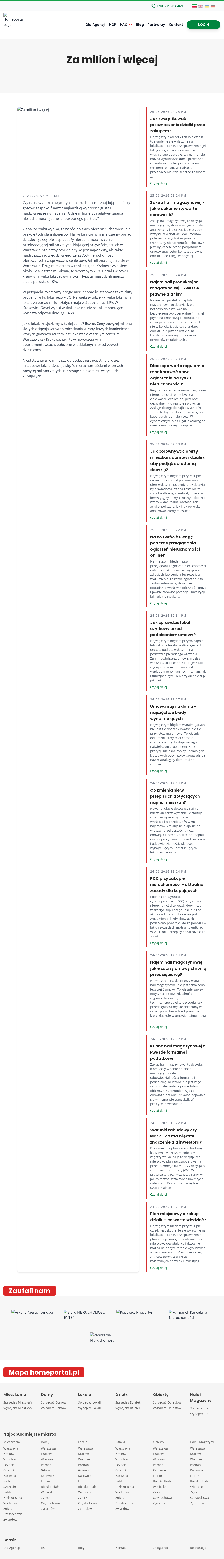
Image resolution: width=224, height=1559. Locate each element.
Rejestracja (198, 1548)
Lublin (8, 1492)
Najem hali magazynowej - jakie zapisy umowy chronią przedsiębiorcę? (178, 968)
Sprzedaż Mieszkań (18, 1402)
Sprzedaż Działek (128, 1402)
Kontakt (176, 24)
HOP (112, 24)
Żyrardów (10, 1519)
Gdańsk (9, 1470)
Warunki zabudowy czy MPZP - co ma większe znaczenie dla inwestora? (176, 1136)
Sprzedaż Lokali (89, 1402)
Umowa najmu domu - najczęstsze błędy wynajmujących (173, 712)
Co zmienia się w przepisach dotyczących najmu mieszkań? (175, 796)
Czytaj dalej (158, 183)
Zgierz (8, 1508)
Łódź (7, 1481)
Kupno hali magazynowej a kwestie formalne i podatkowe (178, 1052)
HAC (126, 24)
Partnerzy (156, 24)
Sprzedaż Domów (53, 1402)
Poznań (9, 1465)
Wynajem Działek (128, 1408)
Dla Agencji (95, 24)
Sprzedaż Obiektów (167, 1402)
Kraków (9, 1454)
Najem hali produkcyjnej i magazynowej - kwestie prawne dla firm (175, 288)
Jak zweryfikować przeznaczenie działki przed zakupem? (177, 125)
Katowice (10, 1476)
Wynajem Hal (199, 1414)
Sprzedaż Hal (199, 1408)
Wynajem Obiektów (167, 1408)
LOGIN (203, 24)
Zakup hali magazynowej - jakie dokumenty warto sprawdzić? (177, 208)
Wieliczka (10, 1503)
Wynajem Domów (53, 1408)
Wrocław (10, 1459)
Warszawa (11, 1448)
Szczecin (10, 1487)
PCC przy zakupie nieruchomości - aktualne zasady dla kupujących (176, 884)
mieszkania (74, 328)
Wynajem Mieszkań (18, 1408)
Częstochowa (13, 1514)
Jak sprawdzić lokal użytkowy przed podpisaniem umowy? (173, 628)
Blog (140, 24)
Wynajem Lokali (89, 1408)
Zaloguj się (161, 1548)
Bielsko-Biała (13, 1498)
